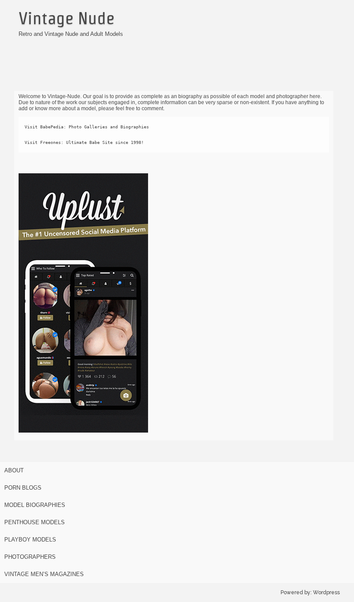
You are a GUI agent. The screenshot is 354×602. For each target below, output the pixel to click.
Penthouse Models (34, 522)
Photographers (30, 557)
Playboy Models (30, 539)
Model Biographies (34, 505)
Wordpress (326, 592)
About (14, 470)
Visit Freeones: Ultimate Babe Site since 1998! (84, 142)
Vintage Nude (66, 18)
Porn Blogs (22, 487)
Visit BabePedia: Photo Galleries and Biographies (87, 126)
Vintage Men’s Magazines (44, 574)
